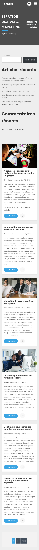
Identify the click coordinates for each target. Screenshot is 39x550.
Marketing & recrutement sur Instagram (18, 91)
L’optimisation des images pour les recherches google (18, 428)
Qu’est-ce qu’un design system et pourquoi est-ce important (18, 480)
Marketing (16, 180)
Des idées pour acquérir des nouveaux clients (18, 376)
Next (24, 541)
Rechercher (6, 56)
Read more (10, 216)
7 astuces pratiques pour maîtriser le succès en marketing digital (19, 173)
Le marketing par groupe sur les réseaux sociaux (18, 228)
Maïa (8, 180)
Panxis (7, 4)
